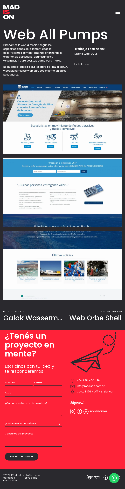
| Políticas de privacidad (32, 476)
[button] (118, 12)
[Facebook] (106, 477)
